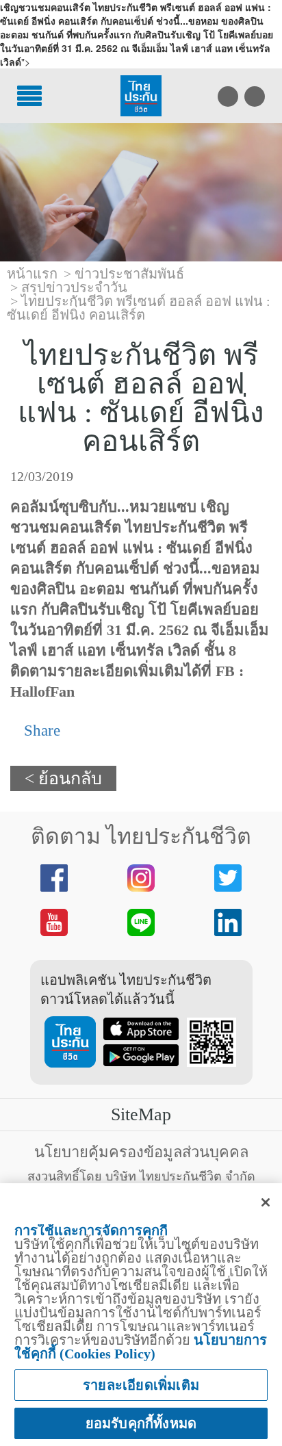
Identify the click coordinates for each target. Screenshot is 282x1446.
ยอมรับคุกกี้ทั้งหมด (141, 1423)
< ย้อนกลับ (63, 778)
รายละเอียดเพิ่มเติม (141, 1385)
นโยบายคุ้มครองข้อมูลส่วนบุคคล (141, 1152)
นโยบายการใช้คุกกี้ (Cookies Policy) (140, 1346)
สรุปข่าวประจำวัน (74, 287)
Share (40, 730)
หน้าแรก (32, 273)
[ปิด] (266, 1202)
